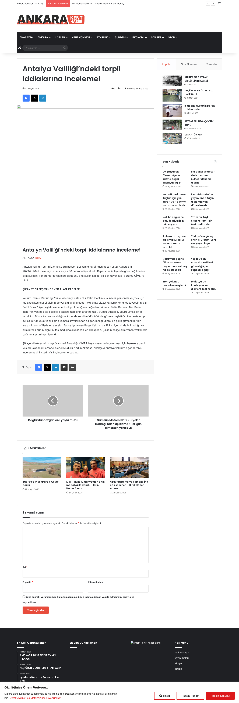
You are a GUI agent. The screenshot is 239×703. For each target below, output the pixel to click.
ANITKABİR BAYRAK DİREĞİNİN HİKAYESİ (196, 79)
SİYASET (156, 37)
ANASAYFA (26, 37)
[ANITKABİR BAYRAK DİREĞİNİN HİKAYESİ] (172, 81)
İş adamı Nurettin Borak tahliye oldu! (199, 107)
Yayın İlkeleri (182, 658)
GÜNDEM (120, 37)
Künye (178, 663)
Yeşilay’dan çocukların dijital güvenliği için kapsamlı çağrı (202, 264)
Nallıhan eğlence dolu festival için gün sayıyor (173, 220)
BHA (38, 257)
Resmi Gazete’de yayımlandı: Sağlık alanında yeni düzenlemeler (202, 200)
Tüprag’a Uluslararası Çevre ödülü (41, 483)
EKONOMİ (138, 37)
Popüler (167, 64)
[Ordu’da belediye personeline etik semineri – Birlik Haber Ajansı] (129, 467)
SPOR (171, 37)
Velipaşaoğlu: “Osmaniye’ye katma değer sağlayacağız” (172, 177)
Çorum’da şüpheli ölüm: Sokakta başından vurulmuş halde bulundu (175, 264)
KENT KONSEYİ (81, 37)
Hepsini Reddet (190, 695)
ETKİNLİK (102, 37)
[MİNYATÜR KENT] (172, 138)
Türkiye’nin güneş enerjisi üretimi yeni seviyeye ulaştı (203, 239)
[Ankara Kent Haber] (51, 19)
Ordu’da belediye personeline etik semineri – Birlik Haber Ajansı (129, 485)
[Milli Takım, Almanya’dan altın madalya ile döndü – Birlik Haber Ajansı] (85, 467)
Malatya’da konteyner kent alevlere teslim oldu (203, 285)
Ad (25, 567)
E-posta (28, 582)
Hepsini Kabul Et (220, 695)
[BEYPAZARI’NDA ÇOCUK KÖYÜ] (172, 125)
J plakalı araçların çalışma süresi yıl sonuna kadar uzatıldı (174, 241)
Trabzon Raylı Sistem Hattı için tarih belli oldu (201, 220)
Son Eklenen (189, 64)
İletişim (178, 668)
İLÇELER (60, 37)
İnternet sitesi (96, 582)
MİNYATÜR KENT (194, 134)
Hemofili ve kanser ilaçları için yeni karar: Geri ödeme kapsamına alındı (174, 200)
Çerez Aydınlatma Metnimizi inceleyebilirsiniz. (35, 697)
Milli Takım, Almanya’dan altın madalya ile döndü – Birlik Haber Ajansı (85, 485)
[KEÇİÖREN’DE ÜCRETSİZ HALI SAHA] (172, 95)
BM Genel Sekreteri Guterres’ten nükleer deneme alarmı (102, 3)
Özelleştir (164, 695)
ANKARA (43, 37)
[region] (119, 692)
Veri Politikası (182, 652)
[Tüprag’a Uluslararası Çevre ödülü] (42, 467)
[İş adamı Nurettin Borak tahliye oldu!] (172, 110)
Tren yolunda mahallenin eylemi (174, 283)
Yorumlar (211, 64)
